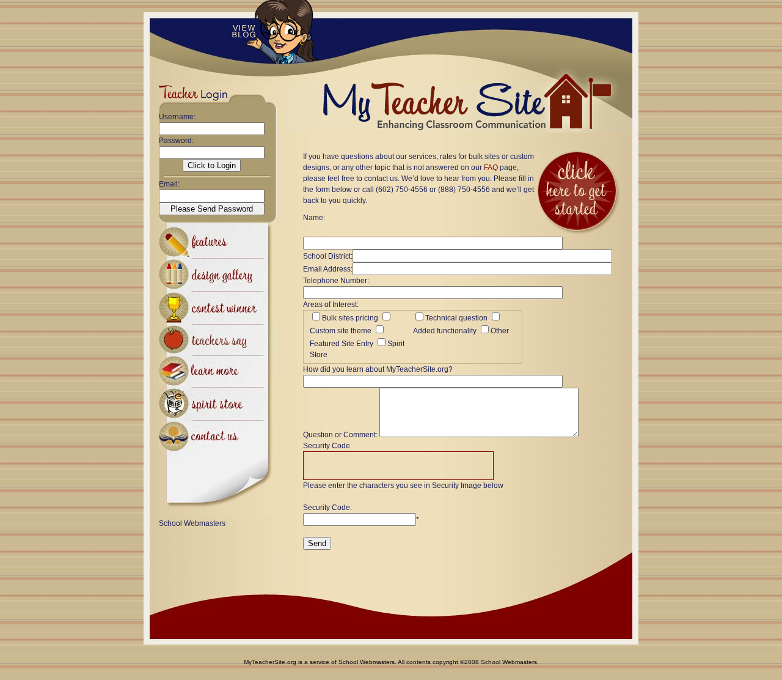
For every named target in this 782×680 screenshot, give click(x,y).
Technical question (456, 318)
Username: (177, 117)
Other (500, 331)
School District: (328, 256)
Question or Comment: (340, 435)
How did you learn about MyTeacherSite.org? (378, 369)
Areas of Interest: (331, 304)
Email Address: (328, 269)
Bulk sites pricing (350, 318)
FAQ (491, 167)
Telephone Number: (336, 280)
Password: (176, 140)
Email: (169, 184)
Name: (314, 217)
